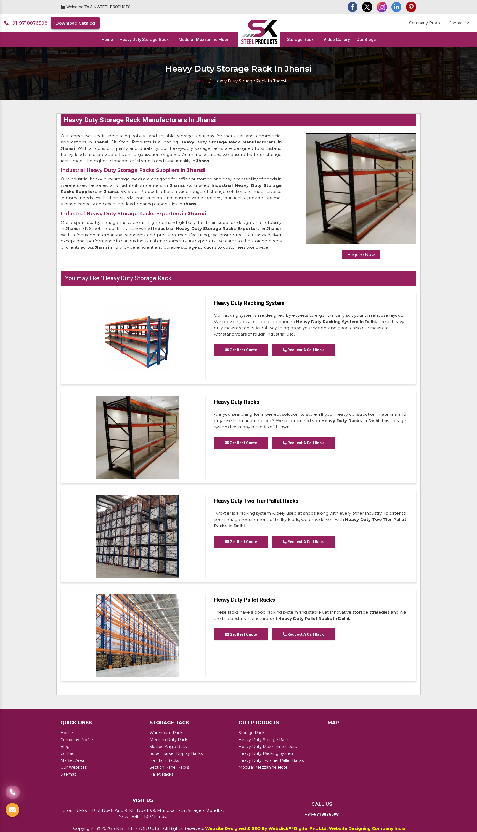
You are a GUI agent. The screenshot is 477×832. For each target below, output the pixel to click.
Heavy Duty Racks (236, 402)
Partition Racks (164, 760)
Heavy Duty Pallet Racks (244, 599)
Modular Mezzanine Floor (204, 39)
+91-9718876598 (28, 23)
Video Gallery (337, 39)
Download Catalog (75, 23)
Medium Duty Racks (169, 739)
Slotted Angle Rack (168, 746)
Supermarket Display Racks (176, 753)
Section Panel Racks (169, 767)
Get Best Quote (243, 350)
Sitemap (68, 774)
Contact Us (459, 22)
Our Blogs (366, 39)
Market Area (72, 760)
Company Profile (425, 22)
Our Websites (73, 767)
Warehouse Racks (167, 732)
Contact (68, 753)
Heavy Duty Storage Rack (144, 39)
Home (107, 39)
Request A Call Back (305, 350)
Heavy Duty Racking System (249, 303)
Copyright (83, 828)
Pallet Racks (161, 774)
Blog (65, 746)
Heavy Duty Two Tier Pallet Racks (256, 501)
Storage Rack (300, 39)
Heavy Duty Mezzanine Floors (268, 746)
